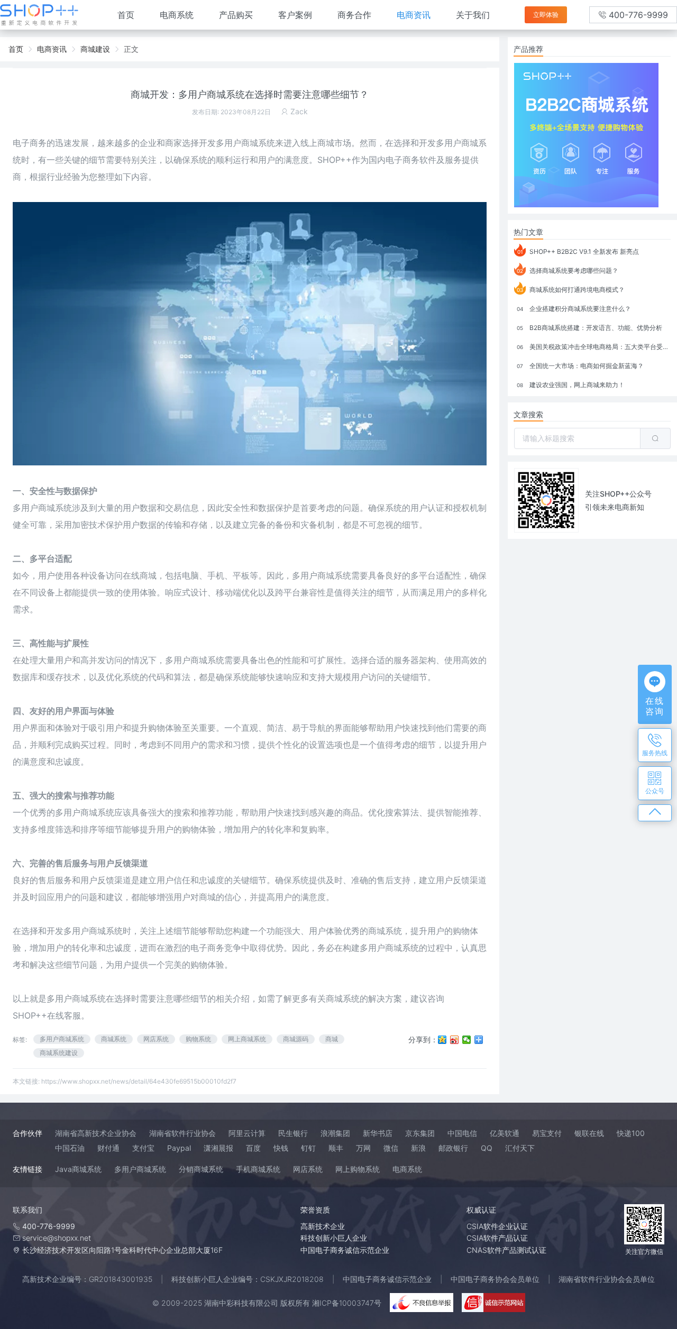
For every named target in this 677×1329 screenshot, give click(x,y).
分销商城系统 (201, 1169)
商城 (331, 1039)
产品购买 (236, 15)
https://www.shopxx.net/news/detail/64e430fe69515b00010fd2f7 (138, 1081)
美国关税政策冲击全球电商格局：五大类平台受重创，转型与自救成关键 (594, 347)
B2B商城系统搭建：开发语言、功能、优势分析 (589, 328)
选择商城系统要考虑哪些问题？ (567, 270)
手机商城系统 (258, 1169)
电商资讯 (414, 15)
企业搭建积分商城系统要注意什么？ (574, 309)
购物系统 (198, 1039)
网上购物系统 (357, 1169)
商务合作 (354, 15)
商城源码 (295, 1039)
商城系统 (55, 507)
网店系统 (156, 1039)
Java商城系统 (78, 1169)
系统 (131, 677)
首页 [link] (15, 48)
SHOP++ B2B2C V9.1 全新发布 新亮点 (578, 251)
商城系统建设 (59, 1053)
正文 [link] (131, 48)
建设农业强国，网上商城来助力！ (571, 385)
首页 (125, 15)
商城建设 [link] (95, 48)
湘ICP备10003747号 (346, 1302)
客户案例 (295, 15)
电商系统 (177, 15)
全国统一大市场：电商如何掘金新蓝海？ (580, 366)
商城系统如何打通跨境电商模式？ (571, 290)
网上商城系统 (247, 1039)
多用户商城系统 (76, 998)
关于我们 (473, 15)
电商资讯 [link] (52, 48)
